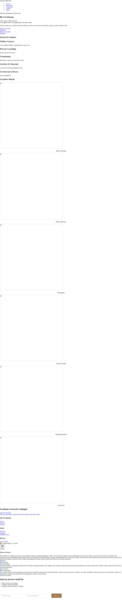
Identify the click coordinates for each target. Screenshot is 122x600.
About (8, 10)
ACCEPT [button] (15, 543)
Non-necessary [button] (4, 569)
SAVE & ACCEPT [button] (5, 575)
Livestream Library (9, 72)
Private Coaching (8, 49)
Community (9, 7)
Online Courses (7, 41)
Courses (8, 4)
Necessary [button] (3, 560)
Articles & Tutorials (9, 64)
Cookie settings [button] (7, 543)
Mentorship (9, 5)
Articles (8, 8)
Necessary (5, 562)
